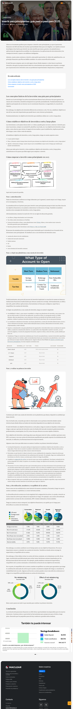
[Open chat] (69, 703)
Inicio (40, 674)
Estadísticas (42, 683)
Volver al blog (7, 17)
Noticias (41, 680)
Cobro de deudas (10, 677)
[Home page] (7, 3)
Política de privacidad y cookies (12, 674)
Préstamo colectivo (11, 683)
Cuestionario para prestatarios (47, 690)
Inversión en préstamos (12, 688)
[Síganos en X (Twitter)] (46, 705)
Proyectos (41, 676)
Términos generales (11, 671)
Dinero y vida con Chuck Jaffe (38, 227)
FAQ (40, 678)
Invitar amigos (42, 687)
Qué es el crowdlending (45, 692)
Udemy (38, 222)
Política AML (9, 679)
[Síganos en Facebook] (41, 705)
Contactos (8, 703)
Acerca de (41, 685)
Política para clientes (11, 681)
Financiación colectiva (12, 686)
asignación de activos (20, 459)
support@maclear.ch (11, 707)
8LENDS (41, 671)
